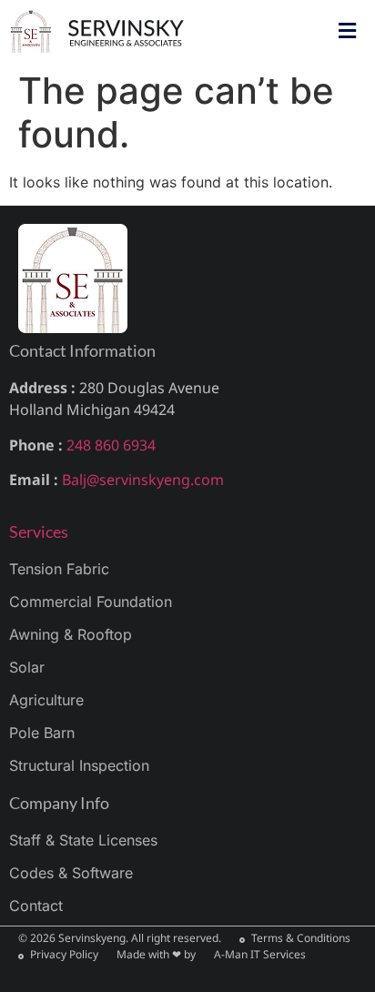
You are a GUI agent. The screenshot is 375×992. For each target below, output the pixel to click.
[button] (347, 30)
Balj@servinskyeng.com (143, 480)
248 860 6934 (111, 445)
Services (38, 531)
